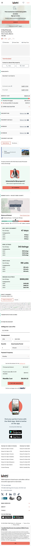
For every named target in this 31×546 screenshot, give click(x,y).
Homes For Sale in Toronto (7, 454)
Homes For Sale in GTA (6, 451)
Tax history (14, 143)
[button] (11, 86)
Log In (20, 26)
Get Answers (15, 187)
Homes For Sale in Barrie (6, 464)
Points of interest (7, 299)
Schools (16, 299)
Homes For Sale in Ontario (7, 448)
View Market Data (24, 215)
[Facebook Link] (6, 494)
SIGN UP (15, 22)
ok (15, 543)
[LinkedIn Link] (10, 494)
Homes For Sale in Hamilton (7, 456)
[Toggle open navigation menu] (2, 2)
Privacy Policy (16, 524)
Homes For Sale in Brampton (7, 462)
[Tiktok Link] (18, 494)
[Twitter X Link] (2, 494)
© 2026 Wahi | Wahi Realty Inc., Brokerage (11, 523)
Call (9, 65)
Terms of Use (13, 539)
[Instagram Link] (14, 494)
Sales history (6, 143)
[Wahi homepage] (15, 3)
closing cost (22, 363)
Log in (28, 2)
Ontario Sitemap (5, 467)
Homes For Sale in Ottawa (7, 459)
